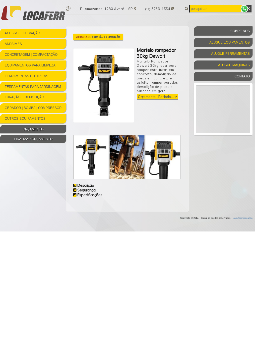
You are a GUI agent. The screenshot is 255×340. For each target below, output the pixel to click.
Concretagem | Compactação (31, 55)
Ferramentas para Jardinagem (33, 87)
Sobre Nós (240, 31)
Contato (242, 76)
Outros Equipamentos (25, 118)
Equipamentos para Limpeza (30, 65)
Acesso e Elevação (22, 33)
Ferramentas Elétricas (26, 76)
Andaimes (13, 44)
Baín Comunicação (243, 218)
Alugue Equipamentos (229, 42)
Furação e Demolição (24, 97)
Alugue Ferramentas (230, 54)
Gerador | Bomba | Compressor (33, 108)
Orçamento (33, 129)
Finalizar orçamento (33, 139)
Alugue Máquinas (234, 65)
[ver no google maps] (135, 8)
